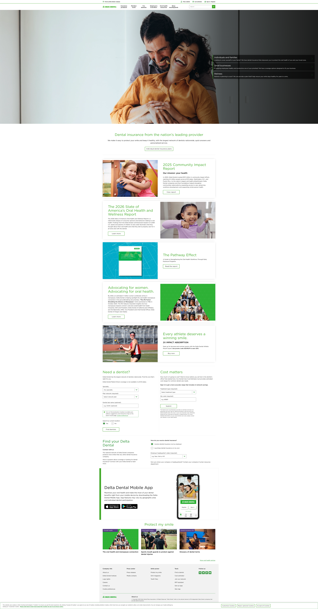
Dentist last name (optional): (112, 402)
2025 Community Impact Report (184, 167)
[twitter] (203, 572)
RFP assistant (179, 582)
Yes (107, 423)
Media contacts (132, 576)
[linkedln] (206, 572)
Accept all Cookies (263, 606)
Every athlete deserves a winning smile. (184, 336)
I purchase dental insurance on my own (167, 448)
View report (171, 192)
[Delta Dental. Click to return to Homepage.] (110, 6)
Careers (105, 582)
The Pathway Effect (180, 255)
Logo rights (106, 579)
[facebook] (200, 572)
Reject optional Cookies (246, 606)
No (115, 423)
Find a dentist (179, 572)
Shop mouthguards (173, 6)
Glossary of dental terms (190, 552)
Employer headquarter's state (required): (164, 453)
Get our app (179, 586)
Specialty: (106, 386)
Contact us (106, 586)
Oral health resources (163, 6)
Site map (177, 589)
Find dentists (111, 429)
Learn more (116, 234)
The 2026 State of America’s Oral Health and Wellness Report (130, 210)
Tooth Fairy (154, 579)
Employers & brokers (153, 6)
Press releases (131, 572)
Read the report (171, 266)
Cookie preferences (122, 415)
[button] (111, 1)
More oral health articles (207, 560)
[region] (159, 606)
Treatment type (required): (169, 389)
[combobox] (120, 390)
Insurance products (124, 6)
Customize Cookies (228, 606)
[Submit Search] (213, 6)
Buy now (171, 353)
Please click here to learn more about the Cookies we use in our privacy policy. (41, 606)
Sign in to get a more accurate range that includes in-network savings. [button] (184, 385)
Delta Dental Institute (109, 576)
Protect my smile (156, 572)
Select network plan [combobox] (110, 397)
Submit (168, 406)
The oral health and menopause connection (120, 552)
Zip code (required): (166, 396)
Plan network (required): (111, 393)
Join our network (180, 579)
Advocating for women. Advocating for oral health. (131, 289)
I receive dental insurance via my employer (168, 444)
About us (106, 572)
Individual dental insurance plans (159, 149)
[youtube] (210, 572)
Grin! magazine (155, 576)
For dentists (143, 6)
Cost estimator (179, 576)
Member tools (134, 6)
